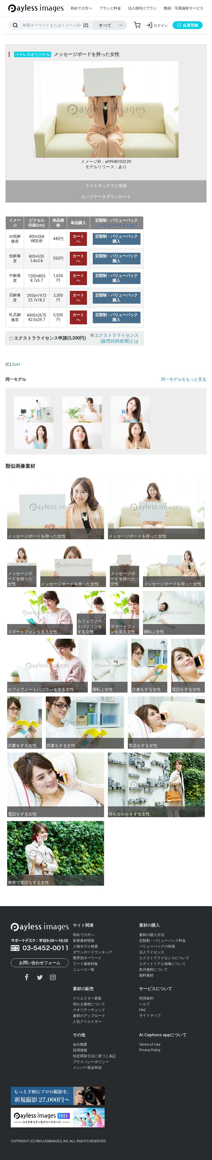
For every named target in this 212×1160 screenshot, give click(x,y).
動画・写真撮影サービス (183, 8)
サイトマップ (150, 1015)
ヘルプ (144, 1004)
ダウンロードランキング (92, 952)
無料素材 (146, 975)
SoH (16, 364)
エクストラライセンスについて (164, 958)
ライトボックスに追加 (106, 185)
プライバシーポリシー (91, 1062)
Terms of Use (149, 1044)
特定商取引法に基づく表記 (94, 1056)
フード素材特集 (85, 964)
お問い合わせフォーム (39, 962)
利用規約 (146, 998)
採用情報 (80, 1050)
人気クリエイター (87, 1021)
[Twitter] (40, 977)
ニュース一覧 (83, 969)
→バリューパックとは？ (116, 225)
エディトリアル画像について (162, 964)
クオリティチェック (89, 1010)
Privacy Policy (149, 1050)
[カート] (137, 25)
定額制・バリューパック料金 (162, 940)
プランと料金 (110, 8)
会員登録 (190, 25)
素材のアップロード (89, 1016)
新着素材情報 (83, 940)
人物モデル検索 (85, 946)
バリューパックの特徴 (157, 946)
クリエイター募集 (87, 998)
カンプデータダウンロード (106, 196)
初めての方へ (81, 8)
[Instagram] (52, 977)
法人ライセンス (151, 952)
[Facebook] (26, 977)
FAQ (142, 1010)
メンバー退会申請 (87, 1068)
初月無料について (153, 969)
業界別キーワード (87, 958)
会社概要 (80, 1044)
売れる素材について (89, 1004)
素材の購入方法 (151, 935)
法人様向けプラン (142, 8)
